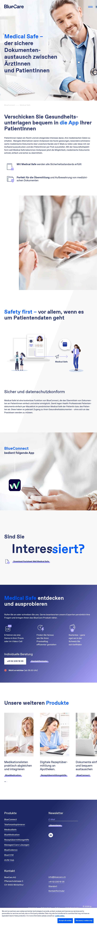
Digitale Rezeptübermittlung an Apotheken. (54, 766)
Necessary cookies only (84, 920)
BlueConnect (9, 105)
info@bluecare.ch (57, 877)
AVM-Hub (9, 860)
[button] (6, 781)
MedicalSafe (10, 829)
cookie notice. (60, 916)
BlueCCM (9, 855)
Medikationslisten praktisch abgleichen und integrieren (18, 766)
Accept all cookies (65, 920)
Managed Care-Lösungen (16, 845)
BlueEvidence (11, 850)
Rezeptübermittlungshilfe (16, 839)
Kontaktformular (56, 891)
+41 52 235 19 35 (15, 661)
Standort (52, 886)
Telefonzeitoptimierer (14, 824)
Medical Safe (25, 105)
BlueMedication (12, 834)
